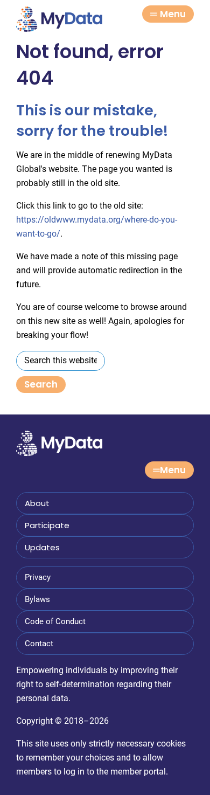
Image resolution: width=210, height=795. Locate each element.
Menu (173, 14)
